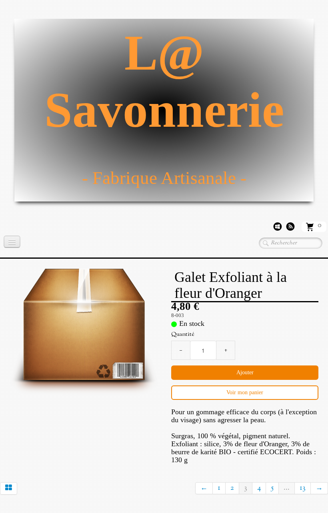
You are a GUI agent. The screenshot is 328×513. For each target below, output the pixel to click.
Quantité (182, 335)
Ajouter (245, 372)
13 (303, 488)
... (287, 488)
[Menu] (12, 242)
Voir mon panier (244, 392)
